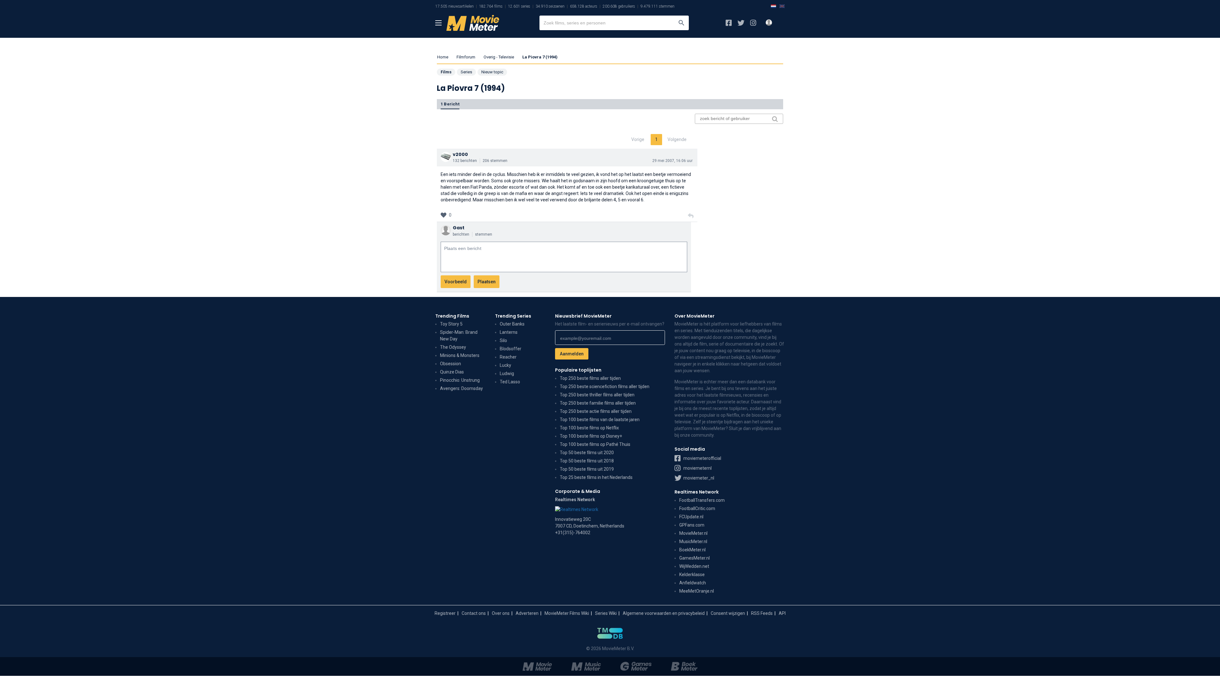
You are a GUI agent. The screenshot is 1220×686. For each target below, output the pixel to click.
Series (466, 72)
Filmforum (466, 57)
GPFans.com (691, 525)
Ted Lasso (510, 381)
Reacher (508, 357)
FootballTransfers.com (702, 500)
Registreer (445, 613)
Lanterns (509, 332)
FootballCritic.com (697, 508)
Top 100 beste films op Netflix (589, 427)
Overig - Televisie (499, 57)
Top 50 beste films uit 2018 (587, 460)
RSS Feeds (762, 613)
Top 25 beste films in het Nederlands (596, 477)
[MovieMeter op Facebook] (729, 22)
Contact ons (474, 613)
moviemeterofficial (701, 458)
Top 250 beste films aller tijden (590, 378)
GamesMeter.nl (694, 558)
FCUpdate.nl (691, 516)
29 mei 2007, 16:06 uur (672, 160)
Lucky (505, 365)
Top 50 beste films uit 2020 (587, 452)
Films (446, 72)
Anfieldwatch (692, 582)
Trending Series (513, 316)
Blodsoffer (510, 348)
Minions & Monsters (459, 355)
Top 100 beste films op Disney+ (591, 436)
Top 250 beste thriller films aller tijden (597, 394)
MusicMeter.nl (693, 541)
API (782, 613)
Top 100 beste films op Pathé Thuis (595, 444)
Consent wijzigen (728, 613)
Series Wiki (606, 613)
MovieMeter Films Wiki (567, 613)
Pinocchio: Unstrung (460, 380)
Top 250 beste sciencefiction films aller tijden (604, 386)
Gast (458, 228)
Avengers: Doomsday (461, 388)
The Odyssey (453, 347)
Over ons (501, 613)
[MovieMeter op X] (740, 22)
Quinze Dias (452, 371)
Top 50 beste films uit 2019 (587, 469)
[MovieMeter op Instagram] (753, 22)
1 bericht (450, 104)
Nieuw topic (492, 72)
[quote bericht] (691, 216)
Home (442, 57)
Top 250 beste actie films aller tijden (596, 411)
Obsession (450, 363)
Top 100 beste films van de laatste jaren (600, 419)
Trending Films (452, 316)
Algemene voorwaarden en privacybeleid (664, 613)
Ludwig (507, 373)
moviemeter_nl (698, 478)
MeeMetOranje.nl (696, 591)
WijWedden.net (694, 566)
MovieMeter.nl (693, 533)
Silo (503, 340)
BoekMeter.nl (692, 549)
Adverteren (527, 613)
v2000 (460, 154)
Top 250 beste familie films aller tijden (598, 403)
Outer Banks (512, 323)
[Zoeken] (681, 23)
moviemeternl (697, 468)
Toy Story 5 (451, 323)
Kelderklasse (692, 574)
